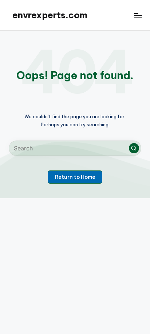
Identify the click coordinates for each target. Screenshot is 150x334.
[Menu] (137, 15)
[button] (134, 148)
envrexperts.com (49, 14)
